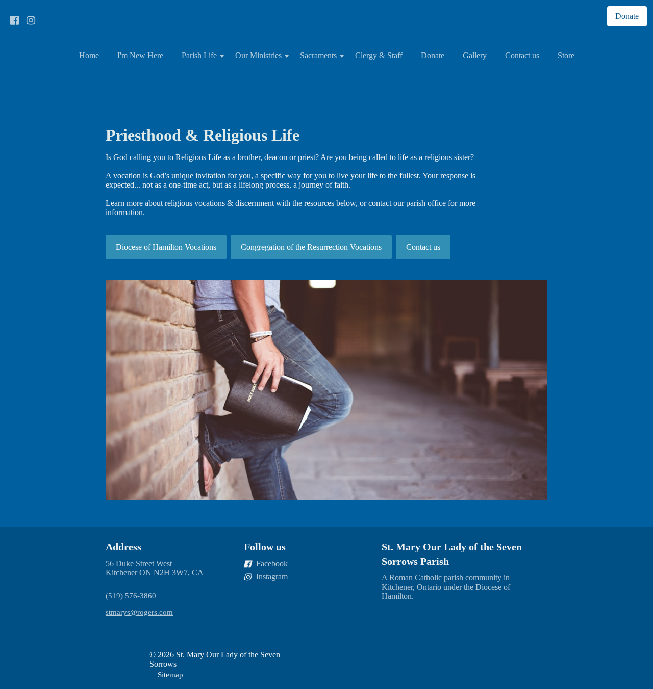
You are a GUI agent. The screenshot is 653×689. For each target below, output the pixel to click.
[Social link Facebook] (14, 20)
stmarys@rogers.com (139, 611)
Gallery (475, 55)
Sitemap (170, 674)
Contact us (522, 55)
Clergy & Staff (379, 55)
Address (123, 546)
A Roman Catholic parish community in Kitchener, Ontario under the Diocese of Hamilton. (446, 586)
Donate (432, 55)
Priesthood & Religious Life (202, 135)
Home (89, 55)
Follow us (265, 546)
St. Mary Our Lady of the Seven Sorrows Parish (452, 554)
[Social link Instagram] (30, 20)
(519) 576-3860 (131, 595)
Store (566, 55)
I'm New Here (140, 55)
